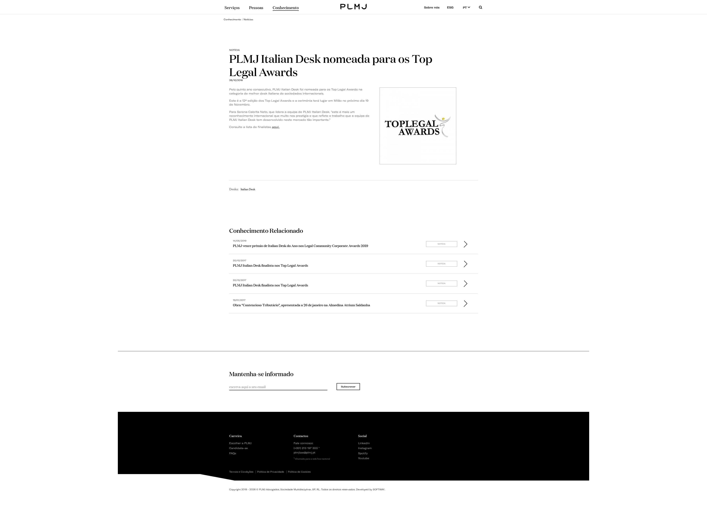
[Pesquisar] (481, 7)
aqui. (275, 127)
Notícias (248, 19)
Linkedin (364, 443)
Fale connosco (303, 443)
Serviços (232, 7)
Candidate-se (238, 448)
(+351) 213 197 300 (306, 448)
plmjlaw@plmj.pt (304, 452)
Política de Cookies (299, 472)
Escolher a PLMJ (240, 443)
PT (465, 7)
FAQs (232, 453)
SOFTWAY (378, 489)
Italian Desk (248, 189)
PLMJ (353, 6)
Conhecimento (232, 19)
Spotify (363, 453)
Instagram (365, 448)
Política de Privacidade (270, 472)
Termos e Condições (241, 472)
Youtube (363, 458)
